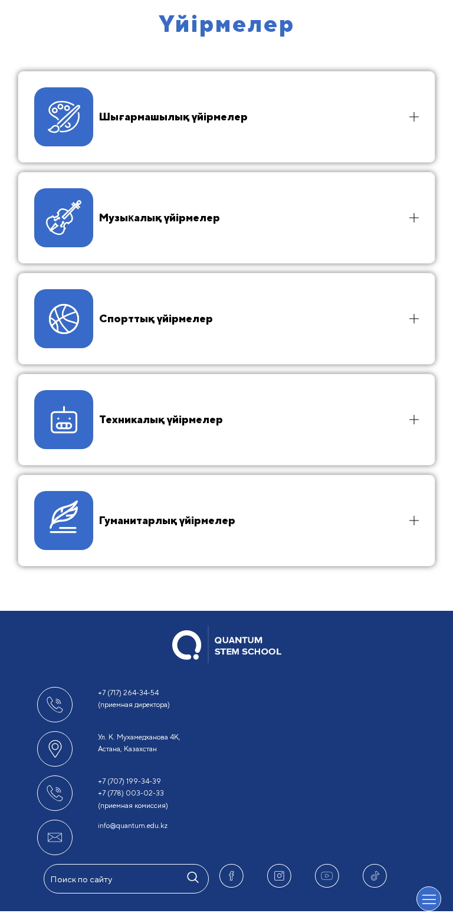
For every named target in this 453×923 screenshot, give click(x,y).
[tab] (226, 116)
